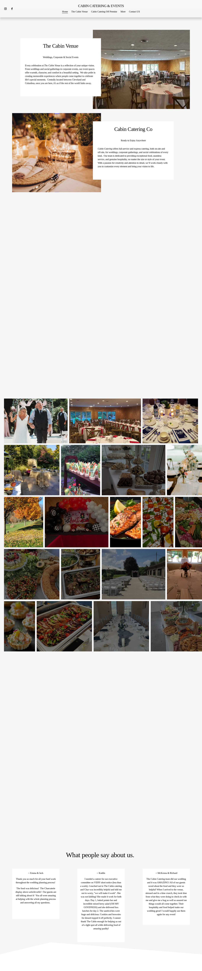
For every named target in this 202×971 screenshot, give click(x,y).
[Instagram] (5, 8)
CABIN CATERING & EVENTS (101, 6)
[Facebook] (11, 8)
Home (65, 11)
